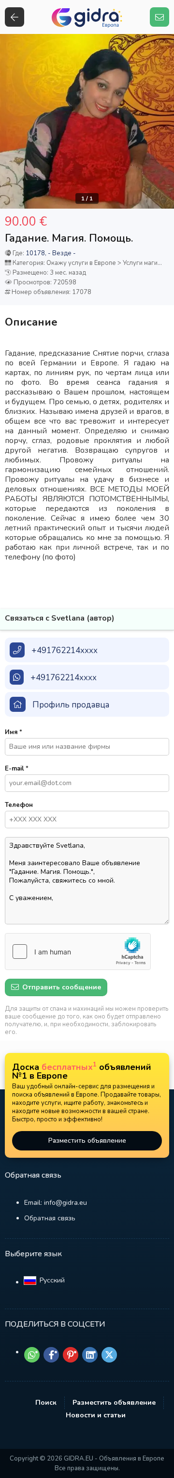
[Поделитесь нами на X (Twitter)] (109, 1355)
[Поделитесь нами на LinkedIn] (90, 1355)
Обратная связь (49, 1218)
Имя (13, 732)
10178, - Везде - (51, 253)
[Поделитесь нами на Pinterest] (70, 1355)
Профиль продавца (70, 704)
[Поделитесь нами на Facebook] (51, 1355)
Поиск (46, 1402)
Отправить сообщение (60, 987)
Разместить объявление (87, 1140)
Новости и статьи (96, 1415)
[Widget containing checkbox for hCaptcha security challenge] (78, 951)
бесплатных (69, 1067)
